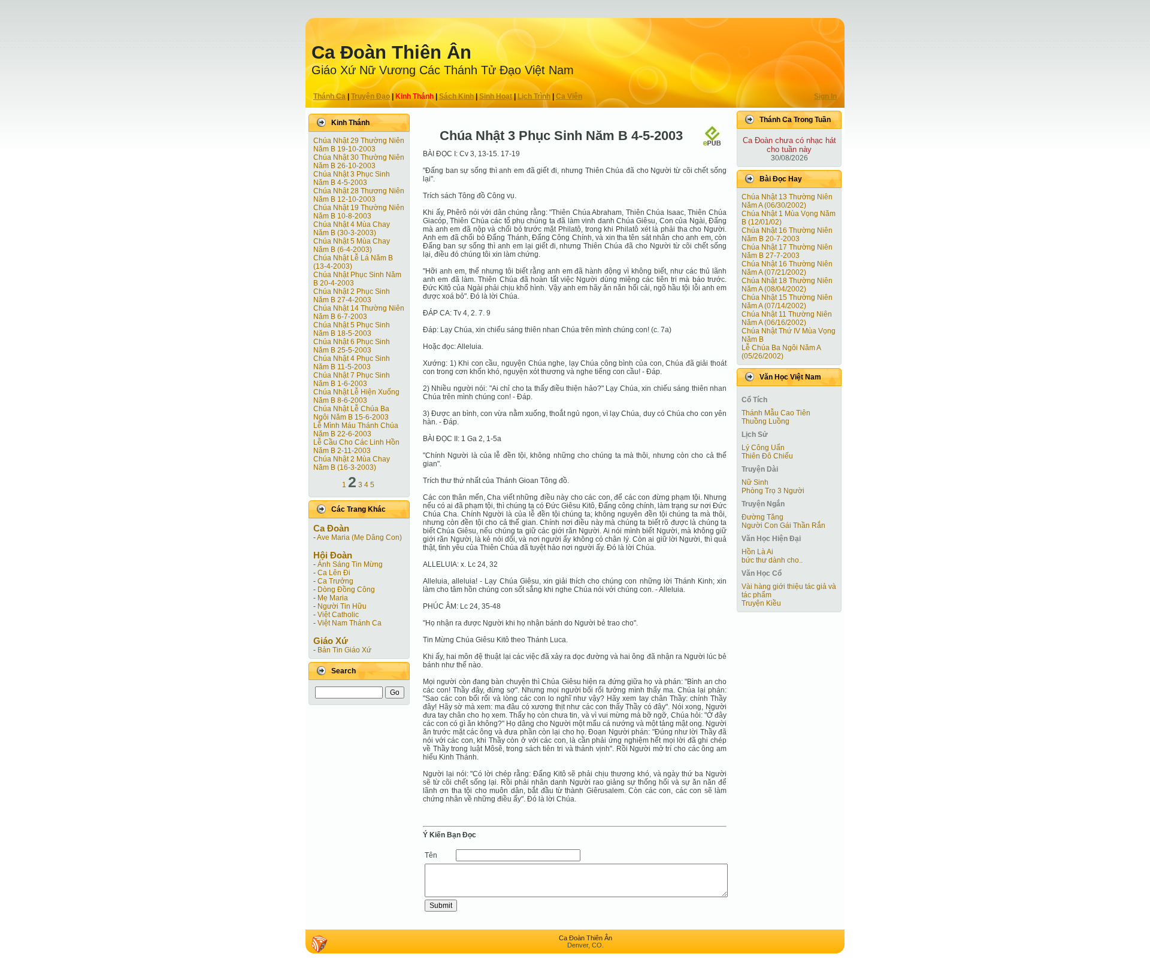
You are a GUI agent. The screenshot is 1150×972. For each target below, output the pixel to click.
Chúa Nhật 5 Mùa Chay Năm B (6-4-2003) (351, 245)
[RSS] (319, 943)
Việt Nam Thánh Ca (349, 623)
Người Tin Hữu (342, 606)
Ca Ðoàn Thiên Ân (391, 52)
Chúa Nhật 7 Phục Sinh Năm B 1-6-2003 (351, 379)
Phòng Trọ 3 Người (773, 491)
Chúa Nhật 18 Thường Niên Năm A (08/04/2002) (787, 285)
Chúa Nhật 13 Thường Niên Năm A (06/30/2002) (787, 201)
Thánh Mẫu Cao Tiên (776, 413)
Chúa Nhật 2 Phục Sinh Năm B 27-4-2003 (351, 295)
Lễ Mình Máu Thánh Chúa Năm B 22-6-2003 (355, 429)
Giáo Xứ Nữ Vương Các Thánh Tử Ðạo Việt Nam (442, 70)
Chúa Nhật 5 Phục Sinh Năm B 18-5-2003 (351, 329)
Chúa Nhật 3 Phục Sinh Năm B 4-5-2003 (351, 178)
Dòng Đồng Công (346, 589)
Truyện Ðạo (370, 96)
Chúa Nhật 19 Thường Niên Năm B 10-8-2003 (358, 211)
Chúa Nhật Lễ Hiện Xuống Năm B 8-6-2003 (356, 396)
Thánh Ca (329, 96)
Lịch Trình (534, 96)
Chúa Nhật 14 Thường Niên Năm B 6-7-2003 (358, 312)
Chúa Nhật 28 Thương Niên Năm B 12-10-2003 (358, 195)
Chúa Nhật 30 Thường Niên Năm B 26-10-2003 (358, 161)
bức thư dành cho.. (772, 560)
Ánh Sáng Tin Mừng (350, 564)
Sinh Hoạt (495, 96)
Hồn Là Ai (757, 552)
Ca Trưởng (335, 581)
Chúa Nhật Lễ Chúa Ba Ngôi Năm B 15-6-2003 (351, 413)
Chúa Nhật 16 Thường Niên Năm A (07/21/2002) (787, 268)
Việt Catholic (338, 614)
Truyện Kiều (761, 603)
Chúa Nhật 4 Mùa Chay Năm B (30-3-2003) (351, 228)
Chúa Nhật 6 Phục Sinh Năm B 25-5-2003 (351, 346)
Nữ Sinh (755, 482)
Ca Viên (569, 96)
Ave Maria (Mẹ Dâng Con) (359, 537)
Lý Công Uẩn (763, 448)
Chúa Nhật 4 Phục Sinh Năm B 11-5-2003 (351, 362)
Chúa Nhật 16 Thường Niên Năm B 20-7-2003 (787, 234)
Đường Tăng (762, 517)
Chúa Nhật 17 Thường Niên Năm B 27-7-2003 (787, 251)
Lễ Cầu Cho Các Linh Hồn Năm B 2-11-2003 (356, 446)
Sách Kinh (456, 96)
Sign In (825, 96)
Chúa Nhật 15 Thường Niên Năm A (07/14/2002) (787, 301)
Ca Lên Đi (333, 573)
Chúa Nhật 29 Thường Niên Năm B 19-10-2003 (358, 144)
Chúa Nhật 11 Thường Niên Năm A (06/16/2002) (787, 318)
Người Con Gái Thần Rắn (783, 525)
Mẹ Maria (332, 598)
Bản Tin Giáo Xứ (344, 650)
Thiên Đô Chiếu (767, 456)
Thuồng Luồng (765, 421)
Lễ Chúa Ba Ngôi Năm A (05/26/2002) (781, 352)
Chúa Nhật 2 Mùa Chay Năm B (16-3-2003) (351, 463)
